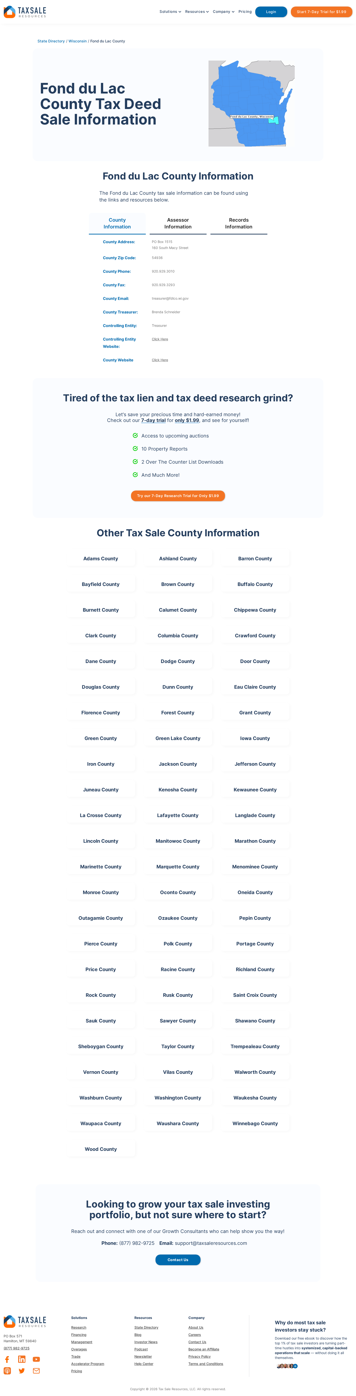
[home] (25, 11)
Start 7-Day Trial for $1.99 (322, 11)
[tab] (117, 223)
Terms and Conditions (205, 1364)
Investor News (146, 1342)
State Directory (146, 1327)
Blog (137, 1335)
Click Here (160, 339)
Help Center (143, 1364)
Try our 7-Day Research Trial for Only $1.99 (178, 495)
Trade (75, 1356)
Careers (194, 1335)
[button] (170, 11)
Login (271, 11)
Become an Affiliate (203, 1349)
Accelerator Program (87, 1364)
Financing (78, 1335)
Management (81, 1342)
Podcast (141, 1349)
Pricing (245, 11)
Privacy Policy (199, 1356)
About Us (195, 1327)
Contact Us (197, 1342)
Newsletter (143, 1356)
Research (78, 1327)
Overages (79, 1349)
